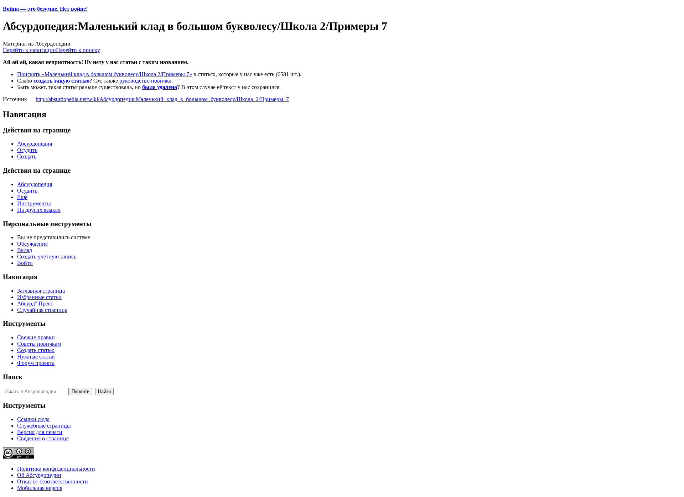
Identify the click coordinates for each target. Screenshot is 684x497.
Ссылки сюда (33, 419)
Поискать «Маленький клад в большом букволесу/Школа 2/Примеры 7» (104, 74)
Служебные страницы (44, 426)
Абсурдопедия (34, 144)
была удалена (159, 87)
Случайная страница (42, 310)
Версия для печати (39, 432)
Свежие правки (36, 337)
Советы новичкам (39, 344)
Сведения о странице (43, 438)
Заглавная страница (41, 291)
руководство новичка (145, 81)
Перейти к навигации (29, 50)
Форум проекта (36, 363)
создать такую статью (61, 81)
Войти (25, 263)
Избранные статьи (39, 297)
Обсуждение (32, 244)
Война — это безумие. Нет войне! (45, 9)
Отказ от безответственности (52, 481)
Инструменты (34, 203)
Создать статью (36, 350)
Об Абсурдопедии (39, 475)
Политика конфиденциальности (56, 469)
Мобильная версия (39, 488)
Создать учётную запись (46, 256)
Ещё (22, 197)
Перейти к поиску (78, 50)
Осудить (27, 150)
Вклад (24, 250)
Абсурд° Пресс (35, 303)
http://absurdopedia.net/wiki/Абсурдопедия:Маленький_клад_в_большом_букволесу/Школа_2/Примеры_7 (162, 99)
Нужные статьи (36, 357)
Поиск (12, 377)
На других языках (39, 210)
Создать (26, 156)
